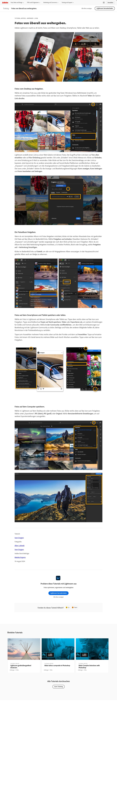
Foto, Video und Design (16, 2)
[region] (23, 655)
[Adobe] (5, 2)
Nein (75, 607)
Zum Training (58, 686)
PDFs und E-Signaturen (33, 2)
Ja (68, 607)
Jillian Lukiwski (19, 546)
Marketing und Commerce (50, 2)
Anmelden (110, 2)
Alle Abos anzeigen (87, 8)
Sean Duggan (19, 538)
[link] (6, 8)
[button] (103, 2)
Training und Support (67, 2)
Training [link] (6, 8)
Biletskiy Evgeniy (20, 557)
